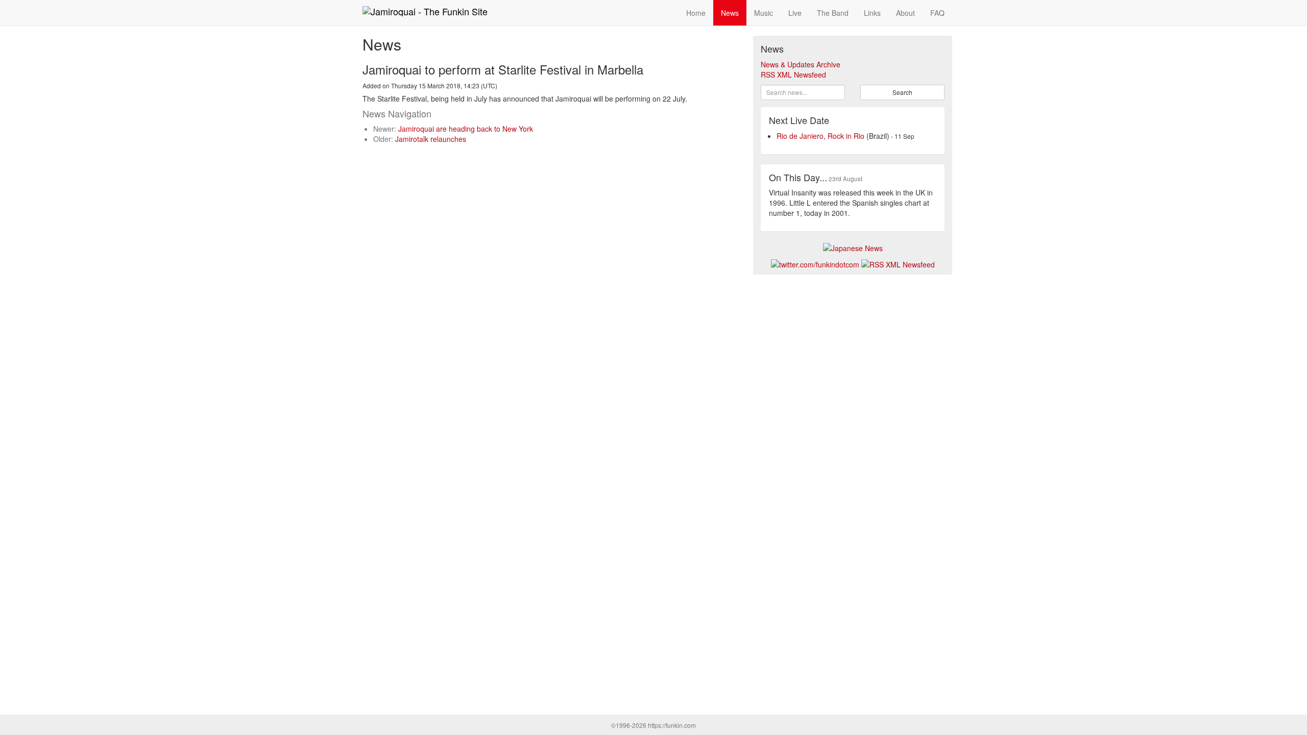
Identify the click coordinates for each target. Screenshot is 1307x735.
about (905, 13)
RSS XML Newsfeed (793, 74)
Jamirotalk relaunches (430, 139)
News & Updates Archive (800, 64)
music (763, 13)
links (872, 13)
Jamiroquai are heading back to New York (465, 129)
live (795, 13)
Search (902, 92)
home (696, 13)
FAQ (937, 13)
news (730, 13)
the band (833, 13)
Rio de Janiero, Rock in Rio (820, 136)
